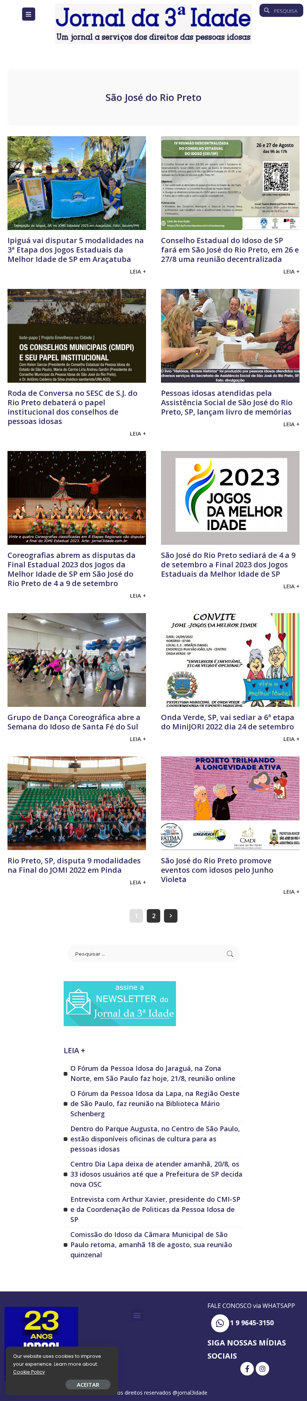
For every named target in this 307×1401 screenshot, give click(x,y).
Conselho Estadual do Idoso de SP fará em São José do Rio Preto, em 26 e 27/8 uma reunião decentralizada (230, 249)
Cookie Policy (29, 1372)
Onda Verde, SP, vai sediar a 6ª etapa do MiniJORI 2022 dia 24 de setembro (227, 722)
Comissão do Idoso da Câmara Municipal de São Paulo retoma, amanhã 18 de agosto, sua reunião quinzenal (151, 1244)
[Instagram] (262, 1368)
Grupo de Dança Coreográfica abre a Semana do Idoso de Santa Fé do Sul (73, 722)
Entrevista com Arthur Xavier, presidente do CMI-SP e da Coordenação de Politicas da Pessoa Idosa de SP (155, 1209)
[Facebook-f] (247, 1368)
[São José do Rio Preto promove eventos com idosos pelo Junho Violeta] (230, 803)
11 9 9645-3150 (250, 1322)
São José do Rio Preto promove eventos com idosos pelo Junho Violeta (217, 869)
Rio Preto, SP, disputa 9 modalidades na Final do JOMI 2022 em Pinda (74, 865)
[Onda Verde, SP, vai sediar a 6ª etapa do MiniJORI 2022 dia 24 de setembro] (230, 660)
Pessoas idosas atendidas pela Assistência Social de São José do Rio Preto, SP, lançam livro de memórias (226, 402)
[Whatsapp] (220, 1323)
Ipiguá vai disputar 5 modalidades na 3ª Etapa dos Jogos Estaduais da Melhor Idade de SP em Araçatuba (75, 249)
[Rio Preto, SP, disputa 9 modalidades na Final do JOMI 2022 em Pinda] (76, 803)
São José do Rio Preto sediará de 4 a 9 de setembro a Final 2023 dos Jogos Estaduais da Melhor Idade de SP (228, 564)
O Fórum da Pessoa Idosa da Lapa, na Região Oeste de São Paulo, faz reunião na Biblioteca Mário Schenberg (155, 1103)
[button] (137, 1315)
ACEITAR (88, 1384)
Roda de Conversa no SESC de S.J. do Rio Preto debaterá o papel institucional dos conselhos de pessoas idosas (72, 407)
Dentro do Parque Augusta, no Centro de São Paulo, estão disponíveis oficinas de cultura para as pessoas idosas (155, 1138)
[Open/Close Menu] (28, 14)
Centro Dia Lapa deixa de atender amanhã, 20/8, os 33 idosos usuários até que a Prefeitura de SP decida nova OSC (156, 1174)
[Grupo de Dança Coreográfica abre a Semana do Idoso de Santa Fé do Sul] (76, 660)
